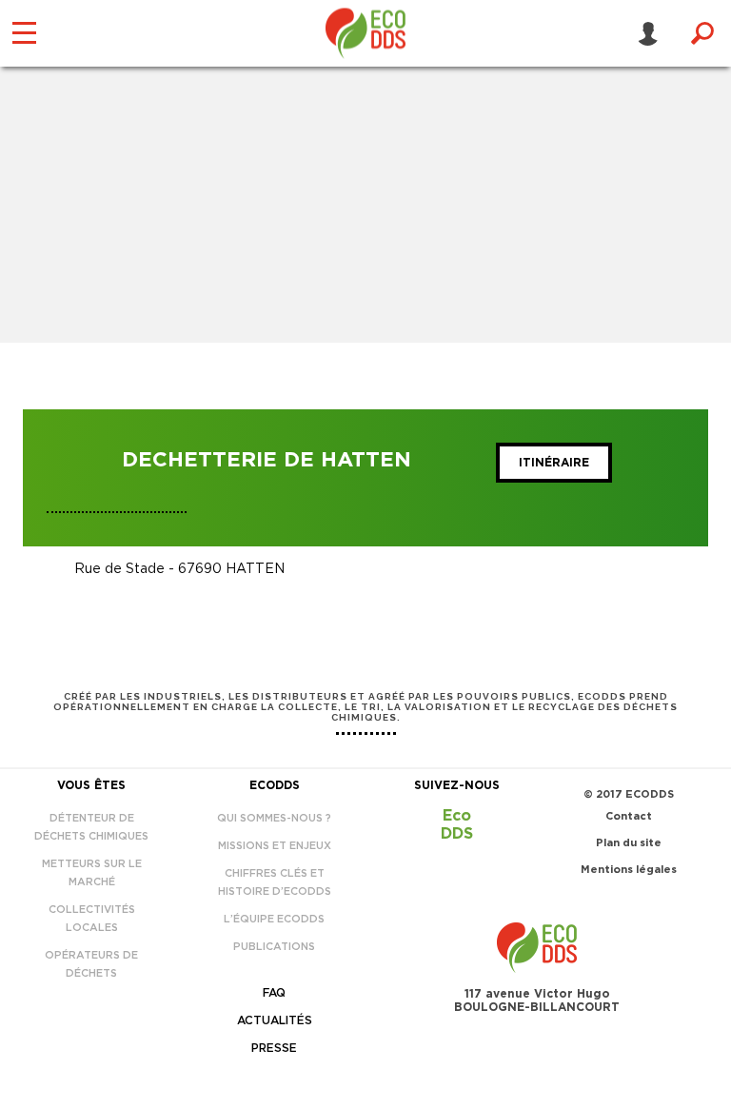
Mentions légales (629, 869)
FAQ (274, 993)
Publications (274, 946)
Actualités (274, 1020)
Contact (628, 816)
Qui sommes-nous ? (274, 818)
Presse (274, 1048)
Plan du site (629, 843)
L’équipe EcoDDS (274, 919)
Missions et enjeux (274, 846)
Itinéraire (554, 462)
